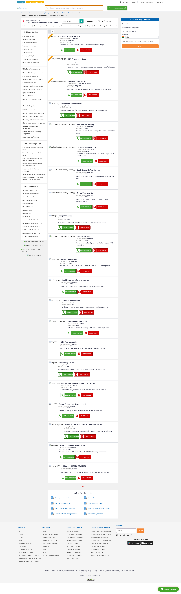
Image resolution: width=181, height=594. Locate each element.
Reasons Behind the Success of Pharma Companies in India (33, 179)
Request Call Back (170, 589)
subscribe (140, 530)
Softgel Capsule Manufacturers (99, 537)
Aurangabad (65, 26)
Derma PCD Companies (73, 549)
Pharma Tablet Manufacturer (32, 96)
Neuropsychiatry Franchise (31, 56)
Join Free (125, 2)
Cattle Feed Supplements (30, 236)
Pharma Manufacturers (97, 552)
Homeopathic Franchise (30, 43)
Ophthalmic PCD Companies (75, 537)
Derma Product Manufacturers (99, 543)
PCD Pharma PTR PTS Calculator (29, 555)
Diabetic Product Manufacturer (32, 89)
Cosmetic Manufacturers (98, 546)
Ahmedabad (28, 26)
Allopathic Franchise (29, 39)
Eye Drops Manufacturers (31, 137)
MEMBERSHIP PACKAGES (26, 552)
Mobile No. (125, 34)
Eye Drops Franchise (73, 531)
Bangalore (81, 26)
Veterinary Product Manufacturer (33, 86)
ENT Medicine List (28, 203)
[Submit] (47, 8)
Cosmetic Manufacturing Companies (30, 127)
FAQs (44, 549)
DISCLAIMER (22, 546)
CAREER (21, 537)
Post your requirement (117, 8)
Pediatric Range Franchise (31, 62)
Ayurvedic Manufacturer (30, 76)
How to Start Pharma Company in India (33, 149)
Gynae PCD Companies (73, 543)
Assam (56, 26)
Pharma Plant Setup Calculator (29, 561)
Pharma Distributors (72, 558)
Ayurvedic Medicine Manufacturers (101, 534)
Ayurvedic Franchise (29, 36)
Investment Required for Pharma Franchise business (33, 165)
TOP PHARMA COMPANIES (50, 543)
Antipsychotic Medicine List (31, 193)
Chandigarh (103, 26)
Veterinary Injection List (30, 190)
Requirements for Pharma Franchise (31, 170)
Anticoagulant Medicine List (31, 233)
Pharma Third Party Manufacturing (33, 73)
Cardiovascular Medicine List (32, 226)
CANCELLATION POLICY (25, 549)
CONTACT (22, 534)
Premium (108, 21)
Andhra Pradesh (46, 26)
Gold (101, 21)
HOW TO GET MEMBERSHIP (50, 534)
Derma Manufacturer (29, 83)
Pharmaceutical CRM (35, 2)
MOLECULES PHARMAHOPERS (51, 555)
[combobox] (74, 8)
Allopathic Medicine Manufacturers (101, 540)
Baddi (73, 26)
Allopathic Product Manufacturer (33, 79)
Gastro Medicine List (29, 197)
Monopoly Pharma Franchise (75, 540)
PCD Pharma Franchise (30, 110)
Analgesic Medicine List (30, 200)
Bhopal (89, 26)
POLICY (21, 540)
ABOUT (21, 531)
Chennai (112, 26)
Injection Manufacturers (98, 549)
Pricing (21, 2)
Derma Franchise (28, 49)
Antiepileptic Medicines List (31, 220)
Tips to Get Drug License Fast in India (32, 154)
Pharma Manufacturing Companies (34, 123)
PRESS (44, 552)
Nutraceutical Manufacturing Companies (32, 133)
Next (140, 46)
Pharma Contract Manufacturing (33, 116)
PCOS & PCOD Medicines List (32, 230)
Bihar (95, 26)
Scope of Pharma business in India (34, 174)
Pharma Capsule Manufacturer (32, 99)
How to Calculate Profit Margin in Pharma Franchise (33, 159)
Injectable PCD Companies (74, 534)
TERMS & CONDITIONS (25, 543)
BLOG (44, 531)
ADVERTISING (46, 546)
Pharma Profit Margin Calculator (30, 558)
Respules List (27, 213)
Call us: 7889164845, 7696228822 (151, 2)
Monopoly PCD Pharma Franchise (33, 120)
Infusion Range (27, 210)
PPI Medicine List (28, 207)
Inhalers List (26, 217)
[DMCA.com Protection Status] (90, 579)
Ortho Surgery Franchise (30, 59)
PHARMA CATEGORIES (49, 537)
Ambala (36, 26)
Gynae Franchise (28, 52)
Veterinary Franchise (29, 46)
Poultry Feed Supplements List (32, 223)
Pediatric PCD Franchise (74, 552)
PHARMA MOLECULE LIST (50, 540)
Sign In (134, 2)
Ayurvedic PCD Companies (74, 555)
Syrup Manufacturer (29, 93)
